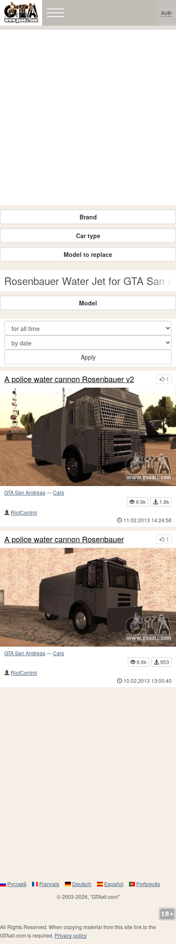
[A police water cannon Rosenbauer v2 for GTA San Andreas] (88, 437)
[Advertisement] (88, 117)
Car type (88, 235)
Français (49, 883)
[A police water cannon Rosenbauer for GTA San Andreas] (88, 597)
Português (148, 883)
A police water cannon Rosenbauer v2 (69, 379)
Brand (88, 217)
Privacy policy (71, 935)
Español (113, 883)
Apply (88, 357)
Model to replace (88, 254)
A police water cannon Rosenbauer (64, 539)
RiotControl (24, 512)
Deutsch (81, 883)
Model (88, 303)
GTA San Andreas (24, 492)
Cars (58, 492)
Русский (16, 883)
